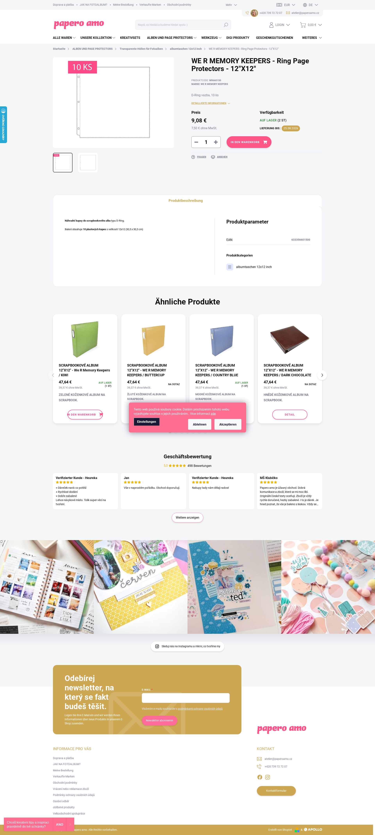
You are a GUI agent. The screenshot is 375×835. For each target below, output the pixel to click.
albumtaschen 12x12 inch (254, 267)
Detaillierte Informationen (208, 103)
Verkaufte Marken (150, 4)
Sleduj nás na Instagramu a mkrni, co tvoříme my (191, 646)
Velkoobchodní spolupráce (69, 813)
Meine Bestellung (123, 4)
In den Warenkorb (245, 142)
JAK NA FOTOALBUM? (93, 4)
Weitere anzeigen (187, 517)
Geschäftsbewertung (188, 456)
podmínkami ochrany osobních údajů (200, 708)
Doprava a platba (63, 4)
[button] (322, 375)
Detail (290, 414)
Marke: (209, 84)
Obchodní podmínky (179, 4)
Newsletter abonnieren (159, 720)
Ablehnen (199, 424)
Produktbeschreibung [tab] (186, 201)
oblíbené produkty (64, 807)
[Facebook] (260, 776)
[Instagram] (268, 776)
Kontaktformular (276, 790)
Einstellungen (146, 422)
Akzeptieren (228, 424)
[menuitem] (65, 38)
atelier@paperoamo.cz (278, 758)
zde (213, 414)
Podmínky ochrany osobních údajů (74, 795)
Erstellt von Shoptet (280, 829)
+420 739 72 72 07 (276, 766)
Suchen (225, 24)
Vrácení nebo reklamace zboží (71, 788)
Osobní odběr (61, 801)
